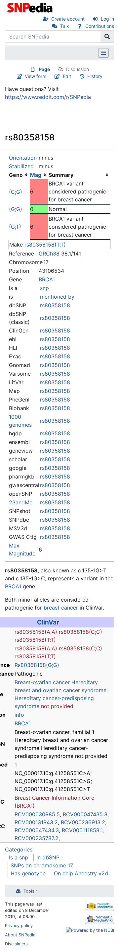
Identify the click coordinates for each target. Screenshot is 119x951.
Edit (67, 76)
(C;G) (15, 191)
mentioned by (57, 296)
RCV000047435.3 (85, 814)
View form (35, 76)
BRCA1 (47, 279)
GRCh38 (49, 253)
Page (44, 69)
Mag (35, 175)
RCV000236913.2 (83, 822)
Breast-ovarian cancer (42, 682)
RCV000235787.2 (37, 838)
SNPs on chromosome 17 (42, 865)
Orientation (23, 157)
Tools (28, 891)
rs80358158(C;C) (80, 631)
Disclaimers (16, 943)
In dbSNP (48, 857)
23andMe (20, 502)
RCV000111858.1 (82, 830)
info (19, 714)
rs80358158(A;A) (36, 631)
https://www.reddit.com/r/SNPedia (48, 97)
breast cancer (61, 607)
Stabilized (21, 166)
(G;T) (15, 226)
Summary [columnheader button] (61, 175)
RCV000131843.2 (36, 822)
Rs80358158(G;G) (37, 665)
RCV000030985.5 (37, 814)
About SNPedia (20, 934)
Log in (107, 19)
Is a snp (18, 857)
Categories (18, 849)
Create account (68, 19)
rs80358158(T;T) (45, 244)
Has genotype (28, 873)
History (94, 76)
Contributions (99, 26)
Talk (64, 26)
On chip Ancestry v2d (81, 873)
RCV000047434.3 (37, 830)
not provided (57, 706)
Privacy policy (19, 925)
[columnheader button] (39, 175)
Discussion (77, 69)
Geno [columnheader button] (16, 175)
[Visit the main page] (30, 7)
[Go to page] (107, 36)
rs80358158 (55, 305)
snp (44, 288)
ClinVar (48, 622)
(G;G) (15, 209)
